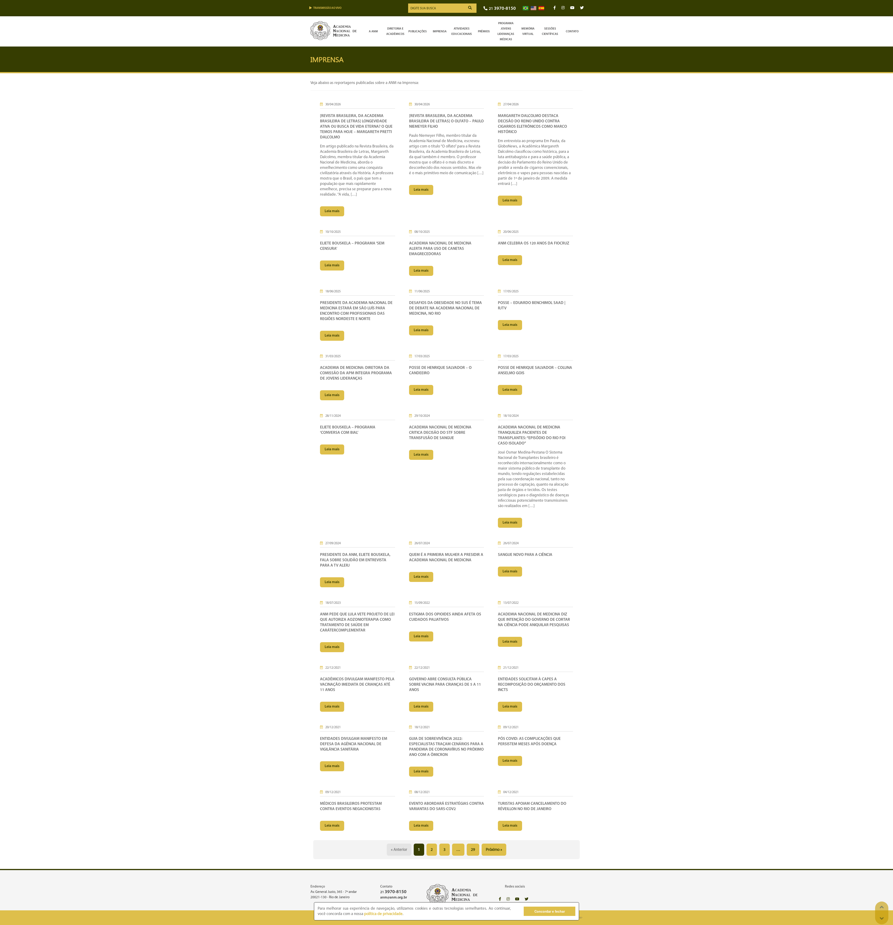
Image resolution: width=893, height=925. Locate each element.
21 (502, 9)
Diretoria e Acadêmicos (395, 31)
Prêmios (484, 31)
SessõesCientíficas (550, 31)
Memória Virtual (527, 31)
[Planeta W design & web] (580, 917)
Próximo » (494, 850)
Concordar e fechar (549, 911)
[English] (533, 8)
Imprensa (439, 31)
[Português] (525, 8)
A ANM (373, 31)
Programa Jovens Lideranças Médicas (505, 31)
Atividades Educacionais (461, 31)
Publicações (417, 31)
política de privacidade (383, 914)
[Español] (541, 8)
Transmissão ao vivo (327, 8)
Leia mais (332, 211)
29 (473, 850)
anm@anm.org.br (393, 897)
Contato (572, 31)
